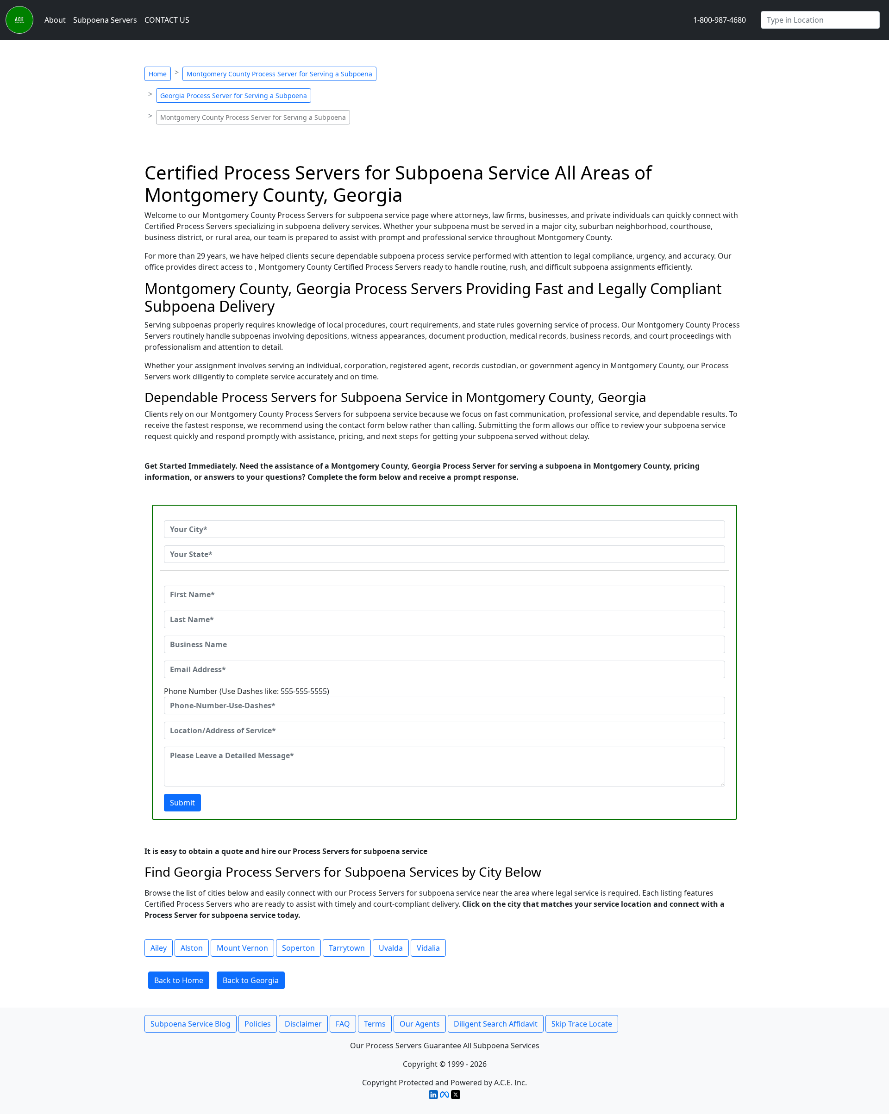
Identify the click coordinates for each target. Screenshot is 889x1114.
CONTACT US (166, 20)
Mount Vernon (242, 948)
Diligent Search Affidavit (496, 1024)
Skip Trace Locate (581, 1024)
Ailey (158, 948)
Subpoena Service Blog (190, 1024)
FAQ (343, 1024)
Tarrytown (347, 948)
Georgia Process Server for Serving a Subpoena (233, 95)
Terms (375, 1024)
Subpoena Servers (105, 20)
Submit (182, 803)
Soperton (298, 948)
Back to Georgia (251, 980)
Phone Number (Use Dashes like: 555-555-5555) (246, 691)
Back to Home (178, 980)
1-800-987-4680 (719, 20)
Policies (257, 1024)
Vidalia (428, 948)
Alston (192, 948)
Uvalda (391, 948)
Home (158, 73)
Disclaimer (303, 1024)
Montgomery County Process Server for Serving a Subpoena (279, 73)
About (55, 20)
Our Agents (420, 1024)
